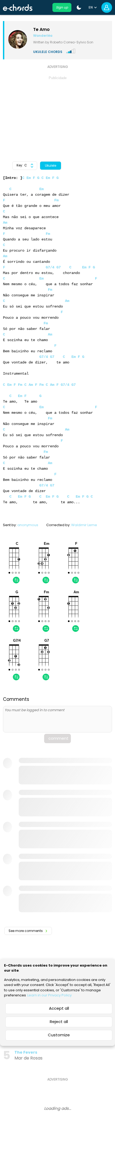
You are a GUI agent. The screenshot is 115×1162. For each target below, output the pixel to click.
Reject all (59, 1021)
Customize (59, 1035)
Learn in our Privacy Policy (49, 995)
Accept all (59, 1008)
